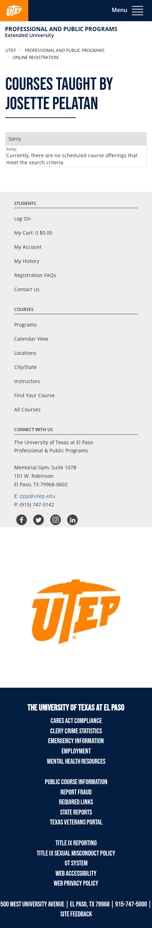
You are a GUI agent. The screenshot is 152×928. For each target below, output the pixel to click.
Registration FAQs (35, 275)
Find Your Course (34, 395)
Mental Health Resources (76, 761)
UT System (76, 863)
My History (26, 261)
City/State (25, 367)
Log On (22, 218)
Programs (25, 324)
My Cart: (33, 232)
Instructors (27, 381)
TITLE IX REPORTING (76, 843)
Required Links (76, 802)
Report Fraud (76, 792)
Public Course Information (76, 782)
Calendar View (31, 338)
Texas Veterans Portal (76, 822)
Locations (25, 353)
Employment (76, 751)
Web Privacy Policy (76, 883)
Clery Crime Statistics (76, 731)
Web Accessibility (76, 873)
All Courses (27, 409)
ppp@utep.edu (37, 496)
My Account (28, 246)
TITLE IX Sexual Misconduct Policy (76, 853)
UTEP (10, 50)
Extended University (29, 35)
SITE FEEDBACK (76, 914)
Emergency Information (76, 741)
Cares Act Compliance (76, 721)
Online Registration (35, 57)
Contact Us (27, 289)
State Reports (76, 812)
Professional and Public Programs (61, 29)
